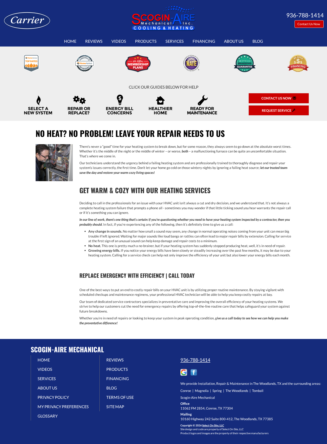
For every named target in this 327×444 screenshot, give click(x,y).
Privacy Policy (53, 397)
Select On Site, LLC (213, 425)
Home (70, 41)
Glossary (48, 416)
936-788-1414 (195, 360)
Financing (204, 41)
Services (175, 41)
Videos (118, 41)
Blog (257, 41)
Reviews (94, 41)
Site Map (115, 406)
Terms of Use (120, 397)
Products (146, 41)
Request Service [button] (277, 110)
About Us (234, 41)
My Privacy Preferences (63, 406)
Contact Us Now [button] (309, 24)
